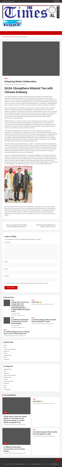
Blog (5, 371)
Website (6, 276)
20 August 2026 (36, 304)
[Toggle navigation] (4, 33)
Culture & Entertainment (10, 349)
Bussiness (6, 351)
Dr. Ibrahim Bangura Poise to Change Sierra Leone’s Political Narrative (16, 332)
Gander (5, 353)
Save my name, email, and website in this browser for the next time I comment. (28, 283)
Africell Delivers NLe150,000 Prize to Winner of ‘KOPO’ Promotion (46, 225)
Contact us (7, 359)
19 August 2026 (36, 323)
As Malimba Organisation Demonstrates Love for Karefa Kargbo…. (20, 321)
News (6, 78)
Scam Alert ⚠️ (37, 302)
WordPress (55, 464)
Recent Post (9, 297)
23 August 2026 (15, 313)
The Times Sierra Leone (19, 464)
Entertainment (7, 377)
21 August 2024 (8, 84)
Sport (5, 357)
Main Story (6, 383)
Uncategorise (7, 389)
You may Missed (10, 395)
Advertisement (7, 355)
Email (6, 269)
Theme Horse (36, 464)
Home (5, 345)
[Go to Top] (58, 459)
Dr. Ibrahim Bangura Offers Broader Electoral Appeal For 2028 (44, 320)
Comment (7, 242)
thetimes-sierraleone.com (20, 84)
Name (6, 262)
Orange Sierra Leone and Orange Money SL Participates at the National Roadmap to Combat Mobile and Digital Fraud (20, 306)
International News (9, 381)
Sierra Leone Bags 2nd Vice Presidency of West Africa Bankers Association (16, 225)
